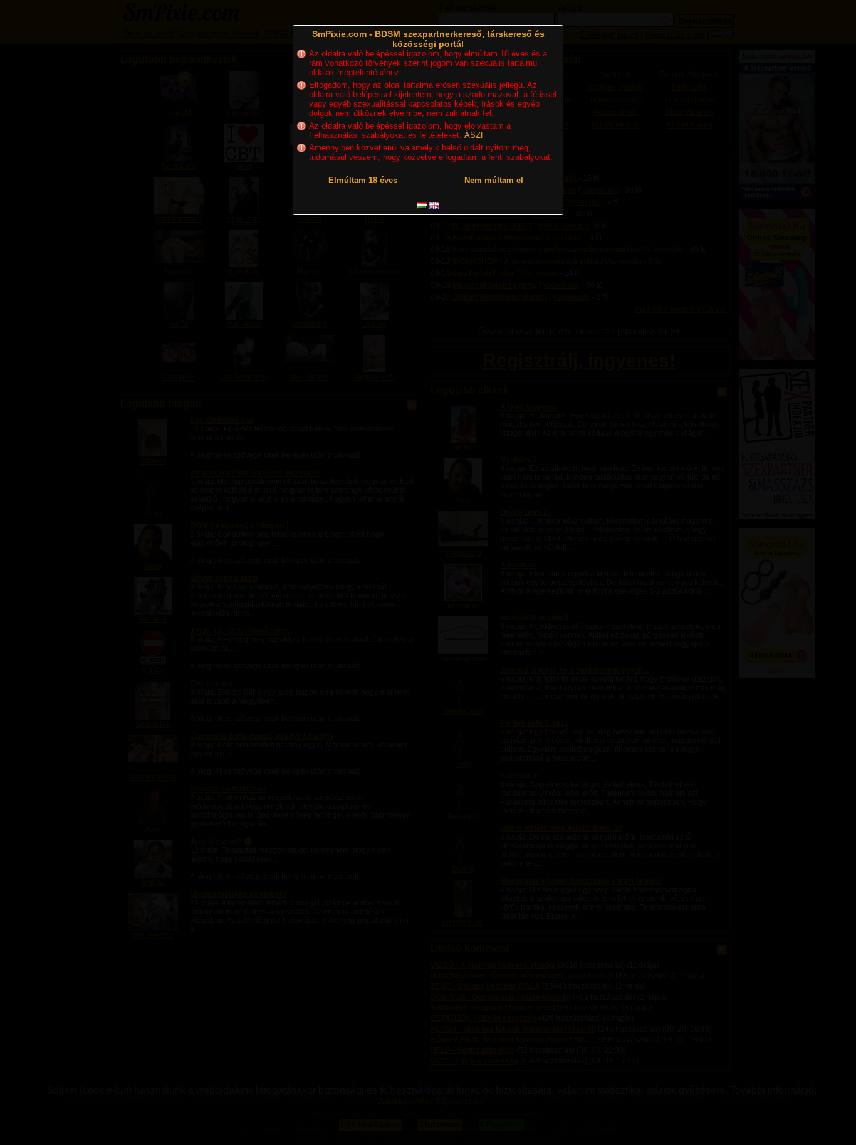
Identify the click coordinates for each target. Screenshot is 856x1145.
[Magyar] (422, 205)
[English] (434, 205)
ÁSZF (475, 135)
